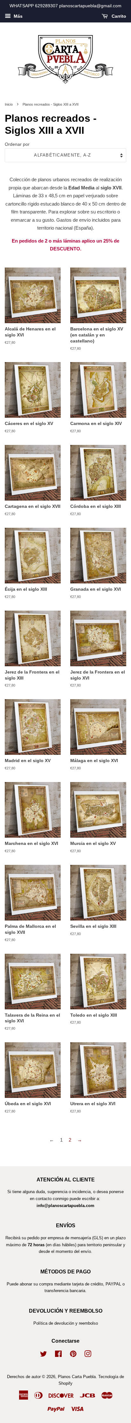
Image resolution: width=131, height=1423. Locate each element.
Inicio (9, 104)
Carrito (118, 16)
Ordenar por (17, 144)
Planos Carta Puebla (77, 1376)
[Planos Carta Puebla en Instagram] (87, 1355)
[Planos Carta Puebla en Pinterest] (73, 1355)
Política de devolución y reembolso (65, 1323)
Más (17, 16)
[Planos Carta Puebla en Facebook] (58, 1355)
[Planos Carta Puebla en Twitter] (43, 1355)
